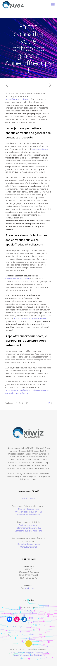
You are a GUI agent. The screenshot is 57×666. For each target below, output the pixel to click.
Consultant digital (28, 546)
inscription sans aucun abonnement (30, 318)
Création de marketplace (28, 514)
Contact (28, 610)
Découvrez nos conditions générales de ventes (31, 654)
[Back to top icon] (28, 643)
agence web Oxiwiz (39, 149)
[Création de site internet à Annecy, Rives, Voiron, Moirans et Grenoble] (13, 4)
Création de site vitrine (28, 509)
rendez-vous (30, 588)
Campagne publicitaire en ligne (28, 530)
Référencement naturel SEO (28, 527)
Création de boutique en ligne (28, 511)
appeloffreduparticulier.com (17, 278)
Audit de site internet (28, 525)
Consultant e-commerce (28, 544)
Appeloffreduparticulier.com (17, 99)
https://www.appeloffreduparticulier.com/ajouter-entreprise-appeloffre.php (27, 391)
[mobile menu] (52, 4)
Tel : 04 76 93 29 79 (28, 607)
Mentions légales (25, 652)
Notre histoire (28, 498)
